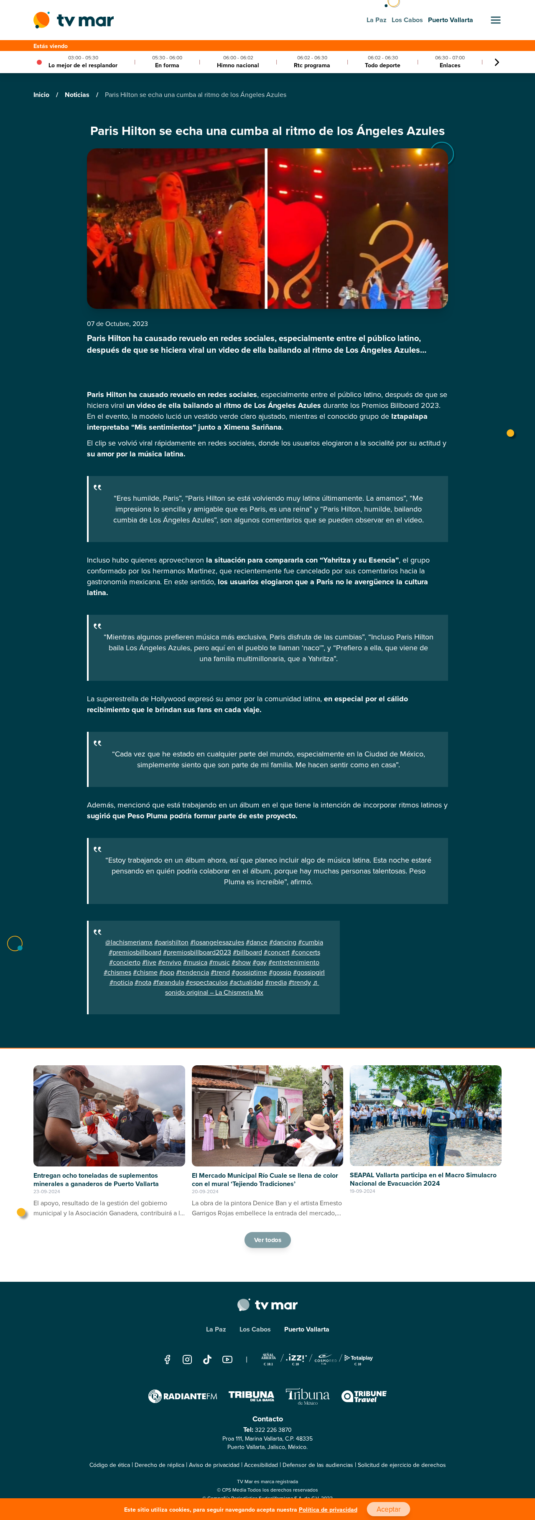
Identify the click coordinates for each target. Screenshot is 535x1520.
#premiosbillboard (135, 952)
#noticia (121, 982)
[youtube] (227, 1359)
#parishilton (171, 942)
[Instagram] (187, 1359)
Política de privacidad (328, 1509)
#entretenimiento (293, 962)
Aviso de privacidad (214, 1465)
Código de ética (109, 1465)
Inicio (42, 94)
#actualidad (246, 982)
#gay (259, 962)
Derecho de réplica (159, 1465)
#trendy (299, 982)
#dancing (282, 942)
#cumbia (310, 942)
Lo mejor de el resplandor (82, 65)
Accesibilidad (261, 1465)
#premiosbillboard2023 (197, 952)
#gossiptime (249, 972)
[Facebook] (167, 1359)
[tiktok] (207, 1359)
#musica (195, 962)
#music (219, 962)
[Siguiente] (497, 62)
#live (149, 962)
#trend (220, 972)
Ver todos (267, 1239)
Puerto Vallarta (306, 1329)
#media (276, 982)
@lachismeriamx (129, 942)
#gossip (280, 972)
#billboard (247, 952)
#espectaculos (207, 982)
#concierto (124, 962)
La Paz (216, 1329)
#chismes (117, 972)
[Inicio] (73, 20)
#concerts (305, 952)
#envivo (169, 962)
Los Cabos (255, 1329)
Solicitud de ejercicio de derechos (402, 1465)
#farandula (168, 982)
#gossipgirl (309, 972)
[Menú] (496, 20)
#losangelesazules (217, 942)
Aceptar (388, 1509)
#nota (143, 982)
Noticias (78, 94)
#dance (257, 942)
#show (241, 962)
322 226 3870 (273, 1430)
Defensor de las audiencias (318, 1465)
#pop (166, 972)
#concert (277, 952)
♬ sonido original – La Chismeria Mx (242, 987)
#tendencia (192, 972)
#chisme (145, 972)
